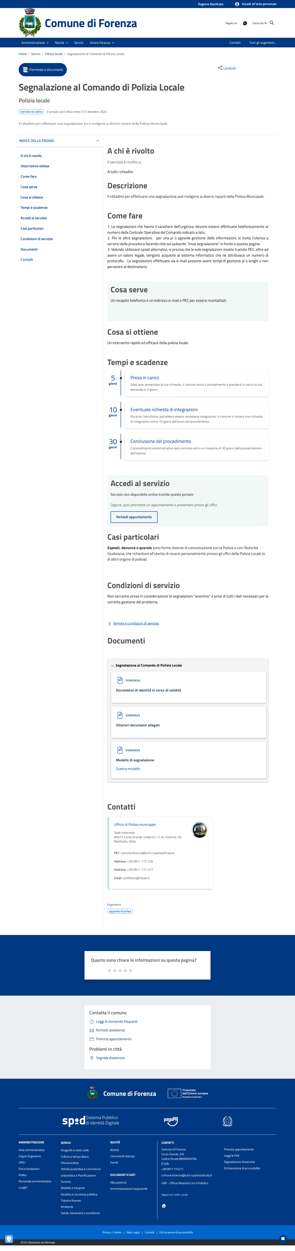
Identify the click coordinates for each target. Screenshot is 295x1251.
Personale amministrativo (35, 1181)
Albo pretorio (118, 1182)
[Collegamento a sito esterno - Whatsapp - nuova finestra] (244, 22)
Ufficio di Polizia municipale (135, 824)
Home (23, 53)
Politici (23, 1175)
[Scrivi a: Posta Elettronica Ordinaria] (190, 1179)
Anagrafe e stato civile (75, 1150)
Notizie (114, 1150)
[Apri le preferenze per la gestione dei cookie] (10, 1240)
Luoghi (23, 1187)
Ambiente (67, 1206)
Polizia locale (54, 53)
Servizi (36, 53)
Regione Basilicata (210, 4)
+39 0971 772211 (172, 1169)
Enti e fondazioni (29, 1168)
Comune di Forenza (91, 23)
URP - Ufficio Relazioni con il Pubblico (184, 1183)
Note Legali (133, 1232)
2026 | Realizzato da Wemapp (37, 1242)
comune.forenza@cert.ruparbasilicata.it (186, 1175)
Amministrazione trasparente (129, 1188)
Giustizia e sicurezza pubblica (79, 1194)
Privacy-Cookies (112, 1232)
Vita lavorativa (70, 1162)
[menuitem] (235, 42)
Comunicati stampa (122, 1156)
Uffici (22, 1162)
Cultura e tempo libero (75, 1156)
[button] (255, 4)
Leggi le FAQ (231, 1155)
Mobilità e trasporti (73, 1188)
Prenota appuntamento (239, 1149)
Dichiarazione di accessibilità (242, 1168)
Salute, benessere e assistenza (80, 1213)
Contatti (167, 1142)
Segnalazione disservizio (239, 1161)
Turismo (66, 1181)
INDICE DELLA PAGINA (36, 140)
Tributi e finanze (71, 1200)
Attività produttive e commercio (81, 1169)
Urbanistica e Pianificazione (78, 1175)
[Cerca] (272, 22)
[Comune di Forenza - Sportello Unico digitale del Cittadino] (30, 22)
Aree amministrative (32, 1150)
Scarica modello (128, 768)
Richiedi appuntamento (134, 517)
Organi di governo (30, 1156)
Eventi (114, 1162)
